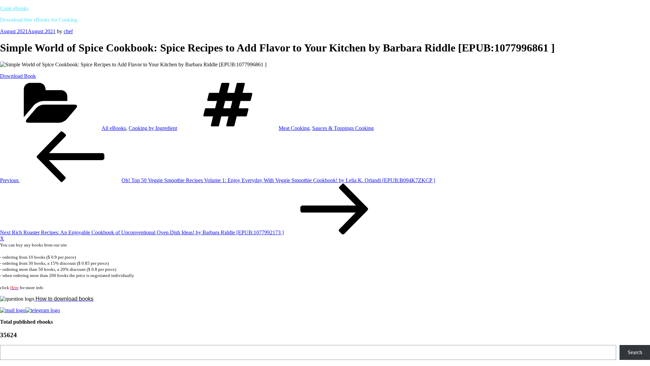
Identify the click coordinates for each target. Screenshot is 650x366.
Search (635, 352)
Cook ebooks (14, 8)
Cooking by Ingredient (153, 128)
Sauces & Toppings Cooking (343, 128)
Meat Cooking (294, 128)
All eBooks (114, 128)
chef (68, 31)
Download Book (18, 76)
